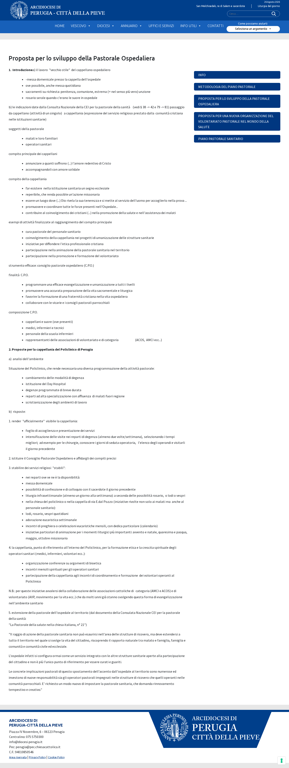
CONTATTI (215, 26)
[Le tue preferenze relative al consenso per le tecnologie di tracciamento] (282, 761)
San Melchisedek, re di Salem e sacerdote (220, 6)
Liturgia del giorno (269, 6)
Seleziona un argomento (251, 28)
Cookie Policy (56, 757)
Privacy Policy (37, 757)
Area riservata (18, 757)
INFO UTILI (188, 26)
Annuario (129, 26)
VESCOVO (78, 26)
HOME (60, 26)
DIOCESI (103, 26)
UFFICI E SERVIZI (161, 26)
